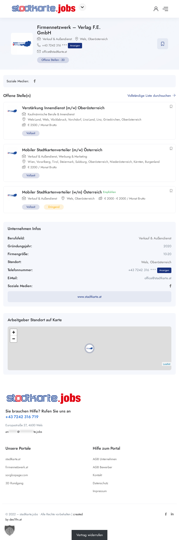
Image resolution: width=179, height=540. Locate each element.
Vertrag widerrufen (89, 535)
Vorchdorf (74, 119)
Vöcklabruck (58, 119)
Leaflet (166, 364)
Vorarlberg (43, 162)
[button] (9, 530)
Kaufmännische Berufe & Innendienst (51, 114)
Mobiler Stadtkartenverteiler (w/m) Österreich (62, 192)
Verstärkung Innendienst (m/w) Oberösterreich (63, 108)
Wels (83, 39)
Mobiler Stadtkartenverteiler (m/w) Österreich (62, 150)
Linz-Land (89, 119)
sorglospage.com (16, 475)
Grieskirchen (111, 119)
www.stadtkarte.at (89, 296)
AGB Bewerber (102, 467)
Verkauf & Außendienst (57, 39)
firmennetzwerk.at (16, 467)
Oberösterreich (98, 39)
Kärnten (138, 162)
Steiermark (67, 162)
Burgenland (152, 162)
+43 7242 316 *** (61, 45)
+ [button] (13, 332)
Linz (99, 119)
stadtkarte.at (12, 459)
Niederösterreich (121, 162)
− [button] (13, 339)
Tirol (55, 162)
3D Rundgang (14, 483)
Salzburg (81, 162)
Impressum (100, 491)
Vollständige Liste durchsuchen (149, 95)
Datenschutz (100, 483)
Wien (31, 162)
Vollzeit (30, 133)
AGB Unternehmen (105, 459)
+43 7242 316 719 (21, 417)
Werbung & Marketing (73, 156)
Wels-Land (34, 119)
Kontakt (97, 475)
